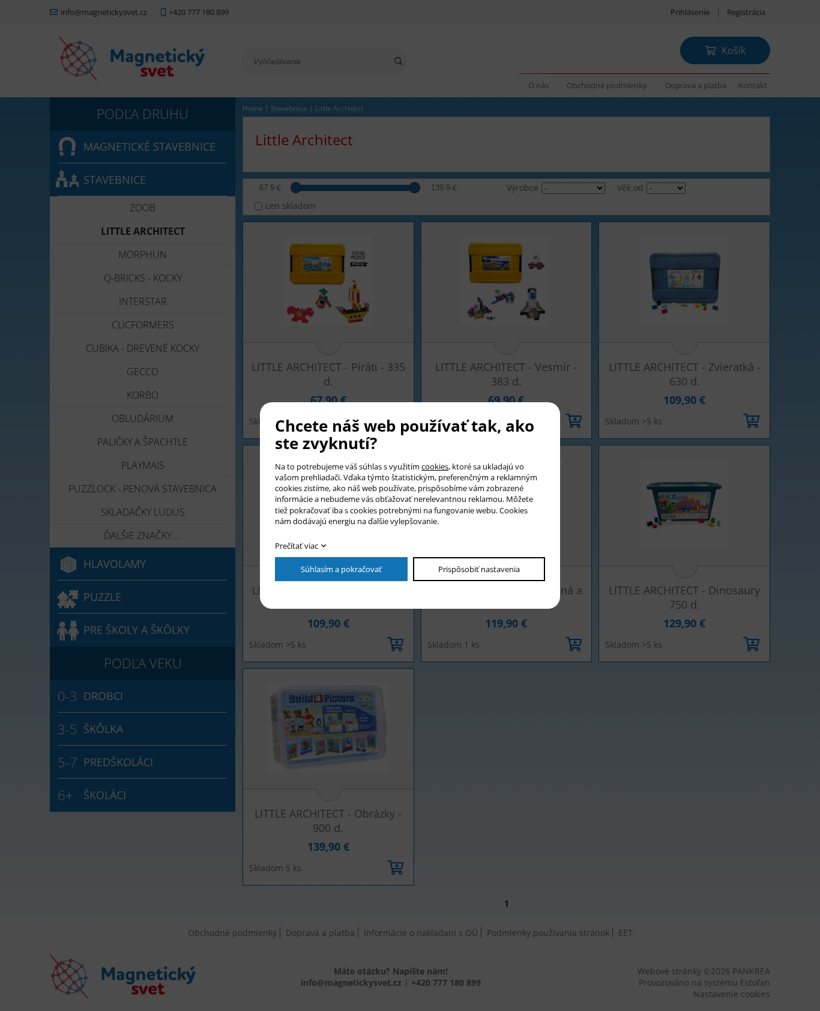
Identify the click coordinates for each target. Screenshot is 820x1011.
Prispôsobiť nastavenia (479, 569)
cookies (434, 466)
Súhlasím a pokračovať (341, 569)
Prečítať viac (296, 545)
